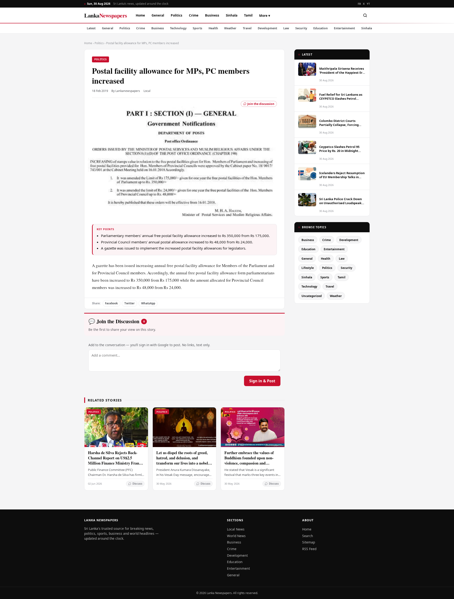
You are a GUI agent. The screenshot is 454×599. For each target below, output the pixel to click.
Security (301, 28)
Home (140, 15)
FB (359, 3)
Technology (178, 28)
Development (267, 28)
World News (236, 536)
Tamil (248, 15)
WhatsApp (148, 303)
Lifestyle (307, 268)
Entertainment (344, 28)
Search (307, 536)
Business (212, 15)
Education (320, 28)
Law (286, 28)
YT (368, 3)
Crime (193, 15)
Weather (230, 28)
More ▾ (264, 15)
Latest (91, 28)
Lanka (105, 15)
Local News (235, 529)
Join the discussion (260, 104)
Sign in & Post (262, 381)
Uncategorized (311, 296)
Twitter (129, 303)
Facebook (111, 303)
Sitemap (308, 542)
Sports (197, 28)
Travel (247, 28)
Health (213, 28)
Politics (176, 15)
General (158, 15)
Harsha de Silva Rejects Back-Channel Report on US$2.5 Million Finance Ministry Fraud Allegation (114, 460)
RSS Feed (309, 549)
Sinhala (231, 15)
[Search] (365, 15)
